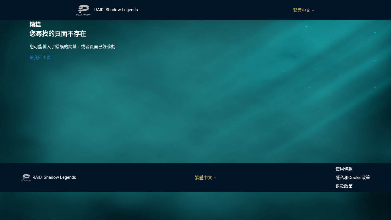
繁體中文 (302, 10)
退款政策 (344, 186)
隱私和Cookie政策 (352, 177)
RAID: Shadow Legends (54, 177)
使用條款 (344, 169)
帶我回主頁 (40, 57)
